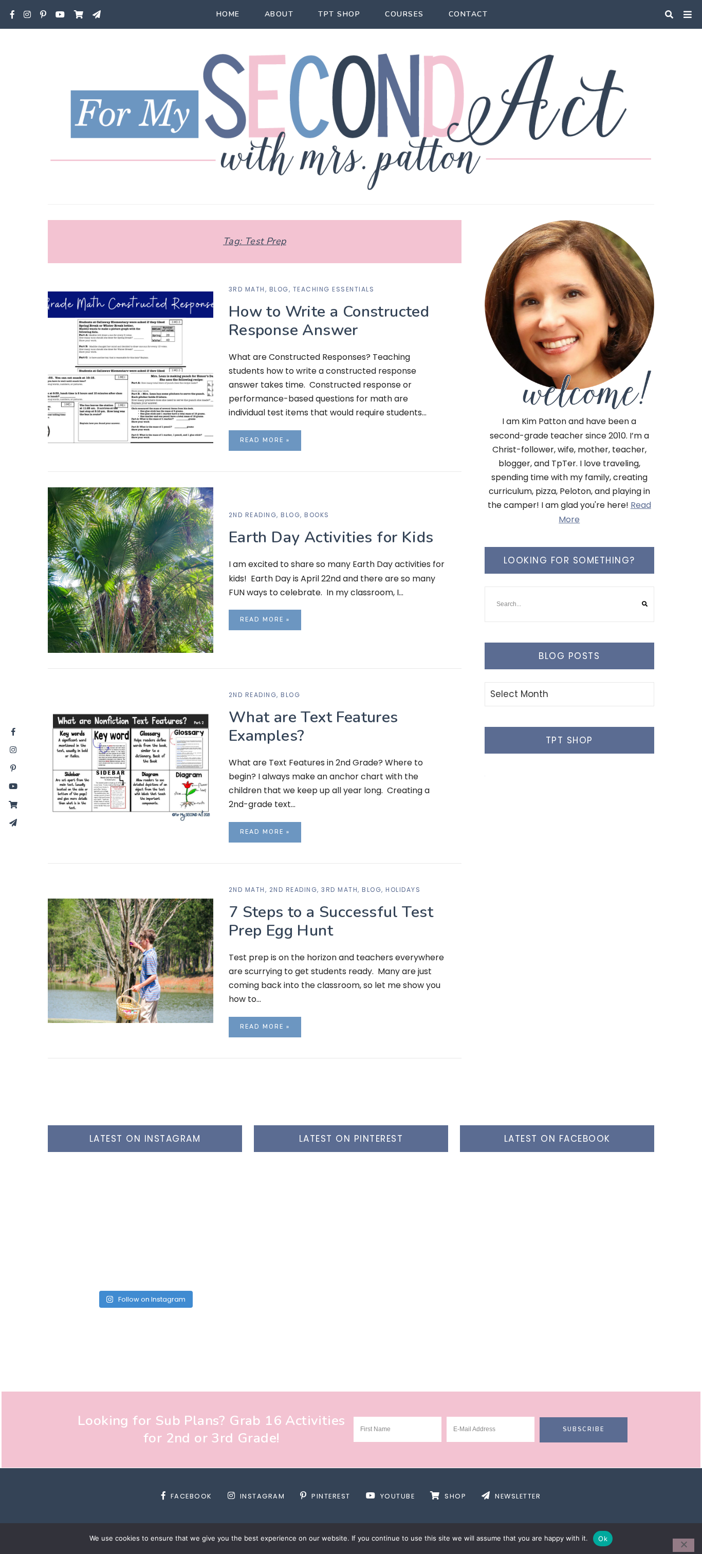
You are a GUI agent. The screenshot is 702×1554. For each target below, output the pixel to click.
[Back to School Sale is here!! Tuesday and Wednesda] (95, 1197)
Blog (279, 289)
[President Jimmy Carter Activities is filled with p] (194, 1255)
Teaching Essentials (334, 289)
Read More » (265, 440)
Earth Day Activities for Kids (331, 537)
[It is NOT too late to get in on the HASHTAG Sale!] (194, 1197)
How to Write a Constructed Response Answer (329, 321)
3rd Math (247, 289)
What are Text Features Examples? (313, 726)
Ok (602, 1538)
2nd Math (247, 889)
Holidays (402, 889)
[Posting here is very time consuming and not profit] (95, 1255)
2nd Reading (253, 514)
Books (316, 514)
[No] (683, 1545)
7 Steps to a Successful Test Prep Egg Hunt (331, 921)
